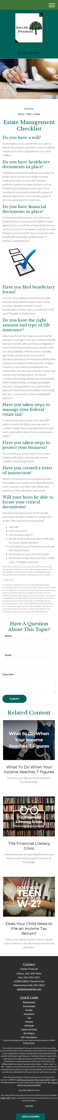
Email (8, 654)
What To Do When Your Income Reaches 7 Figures (29, 769)
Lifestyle (29, 1025)
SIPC (8, 1098)
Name (8, 635)
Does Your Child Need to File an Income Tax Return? (29, 928)
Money (29, 1021)
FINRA (3, 1098)
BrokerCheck (29, 1043)
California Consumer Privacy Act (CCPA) (33, 1080)
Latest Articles (29, 1029)
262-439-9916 (30, 53)
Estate (29, 1009)
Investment (29, 1006)
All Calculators (29, 1037)
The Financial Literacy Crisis (29, 846)
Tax (29, 1017)
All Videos (29, 1033)
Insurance (29, 1013)
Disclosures (30, 1116)
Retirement (29, 1002)
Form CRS (29, 1106)
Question (8, 674)
